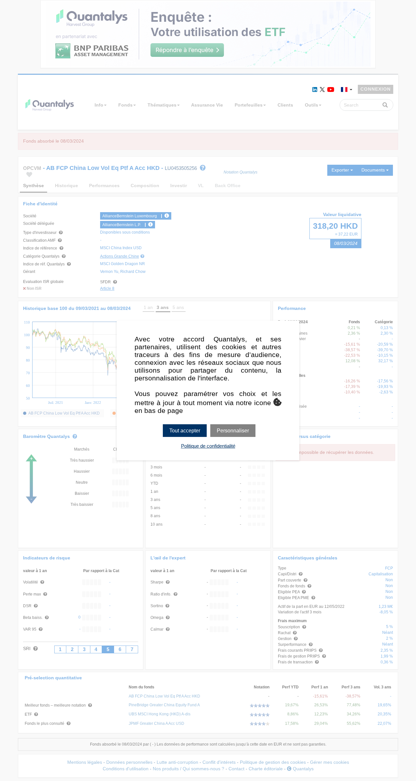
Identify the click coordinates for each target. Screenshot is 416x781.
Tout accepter (184, 430)
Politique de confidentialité (208, 446)
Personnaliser (233, 430)
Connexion (375, 89)
